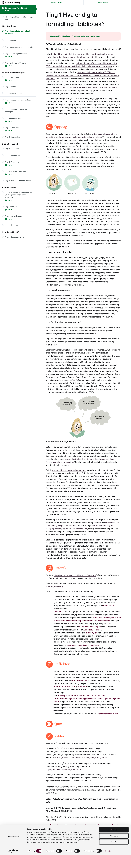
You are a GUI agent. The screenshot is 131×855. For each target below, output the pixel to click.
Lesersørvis (59, 611)
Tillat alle (114, 830)
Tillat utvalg (114, 836)
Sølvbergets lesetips (55, 586)
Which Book (108, 605)
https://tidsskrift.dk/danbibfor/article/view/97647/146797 (81, 757)
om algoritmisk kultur (108, 713)
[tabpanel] (83, 438)
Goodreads (59, 686)
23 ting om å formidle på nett (60, 36)
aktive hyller (91, 633)
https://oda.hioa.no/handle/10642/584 (63, 769)
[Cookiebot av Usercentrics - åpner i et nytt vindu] (13, 851)
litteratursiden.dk (79, 680)
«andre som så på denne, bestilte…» (83, 645)
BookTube (82, 686)
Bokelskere (70, 686)
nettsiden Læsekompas (90, 626)
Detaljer (108, 851)
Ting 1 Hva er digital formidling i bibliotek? (86, 36)
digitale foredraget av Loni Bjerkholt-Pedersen (75, 575)
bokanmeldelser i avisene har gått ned (69, 470)
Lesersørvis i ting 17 (92, 630)
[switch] (59, 851)
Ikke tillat (114, 842)
